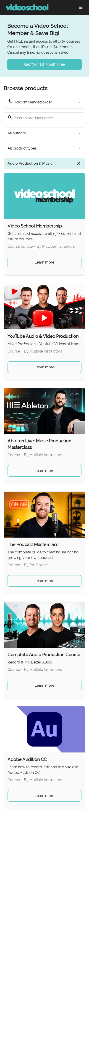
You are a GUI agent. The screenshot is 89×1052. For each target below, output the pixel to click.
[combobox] (44, 102)
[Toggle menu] (80, 7)
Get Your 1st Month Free (44, 64)
